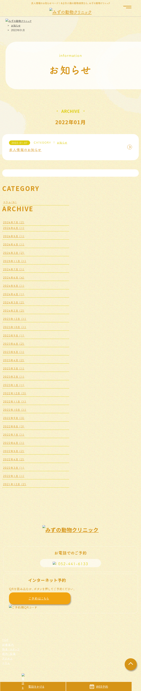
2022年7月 (13, 434)
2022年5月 (13, 451)
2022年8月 (13, 426)
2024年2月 (13, 310)
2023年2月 (13, 376)
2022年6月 (13, 443)
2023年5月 (13, 352)
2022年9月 (13, 418)
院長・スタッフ (11, 649)
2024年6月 (13, 277)
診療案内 (8, 644)
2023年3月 (13, 368)
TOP (5, 640)
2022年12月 (14, 393)
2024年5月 (13, 286)
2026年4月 (13, 244)
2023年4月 (13, 360)
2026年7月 (13, 222)
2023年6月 (13, 344)
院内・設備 (9, 654)
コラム (10, 202)
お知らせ (62, 142)
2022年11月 (14, 401)
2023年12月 (14, 319)
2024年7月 (13, 269)
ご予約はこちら (38, 598)
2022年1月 (13, 476)
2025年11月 (14, 261)
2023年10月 (14, 327)
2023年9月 (13, 335)
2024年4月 (13, 294)
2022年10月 (14, 410)
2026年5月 (13, 236)
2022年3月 (13, 468)
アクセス (7, 658)
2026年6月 (13, 228)
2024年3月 (13, 302)
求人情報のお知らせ (25, 150)
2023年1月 (13, 385)
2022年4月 (13, 459)
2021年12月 (14, 484)
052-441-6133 (73, 563)
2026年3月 (13, 253)
